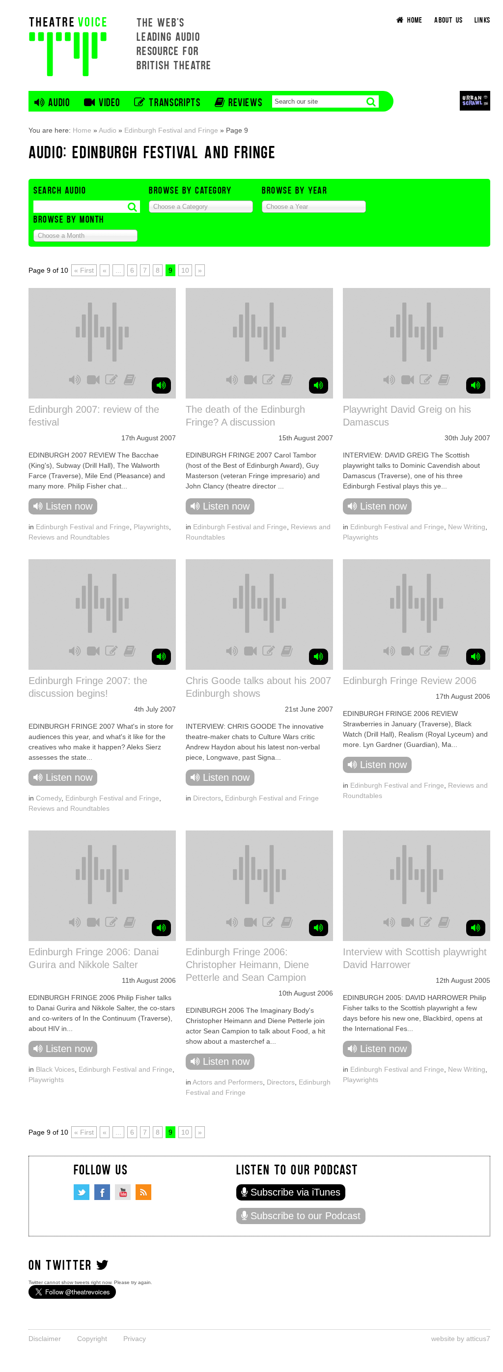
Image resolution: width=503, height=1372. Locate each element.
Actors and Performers (228, 1082)
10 (185, 270)
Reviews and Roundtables (69, 537)
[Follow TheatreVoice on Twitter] (81, 1192)
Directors (207, 798)
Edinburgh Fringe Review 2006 (409, 680)
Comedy (48, 798)
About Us (448, 19)
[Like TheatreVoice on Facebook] (102, 1192)
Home (82, 130)
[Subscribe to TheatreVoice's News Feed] (143, 1192)
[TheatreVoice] (67, 45)
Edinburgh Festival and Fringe (171, 130)
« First (84, 270)
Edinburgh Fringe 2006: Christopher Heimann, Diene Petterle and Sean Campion (247, 964)
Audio (107, 130)
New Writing (466, 527)
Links (482, 19)
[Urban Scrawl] (475, 100)
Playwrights (151, 527)
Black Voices (55, 1069)
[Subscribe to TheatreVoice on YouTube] (123, 1192)
